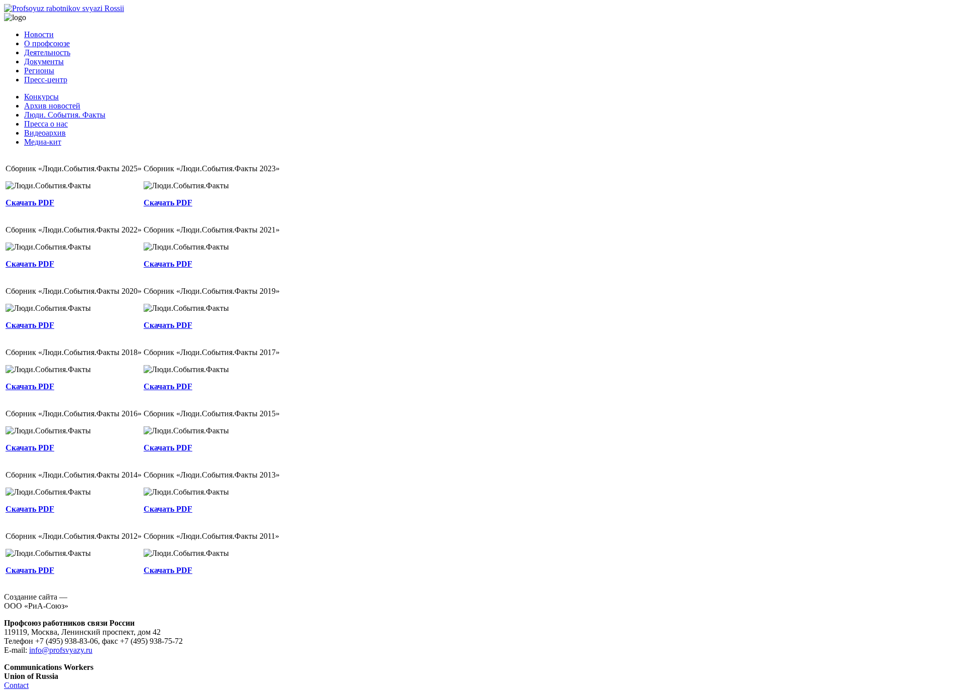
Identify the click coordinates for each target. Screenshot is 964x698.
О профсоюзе (47, 43)
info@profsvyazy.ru (60, 650)
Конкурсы (41, 96)
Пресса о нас (46, 124)
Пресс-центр (45, 79)
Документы (44, 61)
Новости (39, 34)
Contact (16, 685)
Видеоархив (45, 133)
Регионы (39, 70)
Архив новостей (52, 105)
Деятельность (47, 52)
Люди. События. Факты (64, 114)
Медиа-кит (42, 142)
